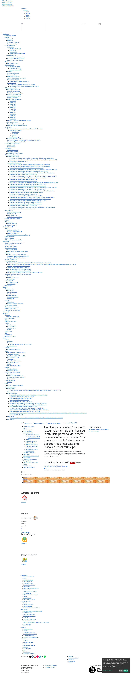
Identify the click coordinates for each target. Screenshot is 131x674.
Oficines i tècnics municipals (30, 462)
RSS (24, 650)
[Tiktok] (42, 656)
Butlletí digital (27, 648)
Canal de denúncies (28, 467)
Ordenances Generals (31, 441)
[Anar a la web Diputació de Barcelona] (99, 669)
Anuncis (25, 481)
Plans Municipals (30, 451)
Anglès (27, 15)
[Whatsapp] (45, 656)
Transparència (27, 461)
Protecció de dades (73, 658)
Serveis (25, 464)
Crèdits (70, 663)
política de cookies (116, 667)
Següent (28, 532)
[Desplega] (31, 423)
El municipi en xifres (28, 635)
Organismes (26, 454)
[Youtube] (35, 656)
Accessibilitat (72, 661)
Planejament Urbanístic (32, 449)
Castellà (28, 13)
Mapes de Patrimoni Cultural (30, 637)
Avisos (25, 644)
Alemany (28, 16)
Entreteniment (27, 624)
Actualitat (25, 477)
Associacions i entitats (29, 614)
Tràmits (25, 603)
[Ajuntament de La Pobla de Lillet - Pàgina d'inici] (33, 27)
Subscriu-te (24, 543)
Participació (24, 609)
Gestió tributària (27, 606)
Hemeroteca (26, 652)
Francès (28, 18)
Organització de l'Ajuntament (31, 456)
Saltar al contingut (7, 2)
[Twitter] (30, 656)
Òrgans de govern (28, 430)
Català (27, 11)
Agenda (25, 479)
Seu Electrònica (25, 601)
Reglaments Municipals (32, 444)
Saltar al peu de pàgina (8, 5)
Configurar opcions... (108, 670)
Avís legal (71, 656)
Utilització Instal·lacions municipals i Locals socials (36, 622)
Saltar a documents (7, 4)
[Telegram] (40, 656)
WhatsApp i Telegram (28, 653)
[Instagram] (37, 656)
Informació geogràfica (29, 632)
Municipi (23, 627)
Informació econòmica (29, 452)
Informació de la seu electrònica (31, 608)
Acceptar (126, 670)
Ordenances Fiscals (31, 443)
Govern (25, 428)
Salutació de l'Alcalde (28, 426)
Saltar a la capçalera (7, 1)
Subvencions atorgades (29, 619)
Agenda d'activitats (28, 642)
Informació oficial (39, 423)
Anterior (23, 532)
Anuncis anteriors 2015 (34, 438)
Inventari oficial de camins (30, 634)
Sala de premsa (27, 465)
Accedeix (23, 502)
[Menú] (1, 32)
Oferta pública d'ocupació (30, 459)
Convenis (28, 439)
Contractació (26, 457)
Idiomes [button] (25, 10)
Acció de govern (27, 431)
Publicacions (26, 482)
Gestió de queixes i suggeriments (32, 611)
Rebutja (121, 670)
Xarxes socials (27, 626)
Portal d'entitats (27, 612)
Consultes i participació (29, 616)
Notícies (25, 647)
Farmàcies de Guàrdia (29, 645)
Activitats (25, 640)
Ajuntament (27, 423)
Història (25, 630)
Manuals (25, 617)
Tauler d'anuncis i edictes (54, 423)
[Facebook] (32, 656)
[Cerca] (99, 24)
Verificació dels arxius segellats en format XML (56, 466)
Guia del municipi (27, 629)
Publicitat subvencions (29, 621)
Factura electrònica (28, 604)
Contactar (23, 8)
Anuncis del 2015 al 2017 (70, 423)
